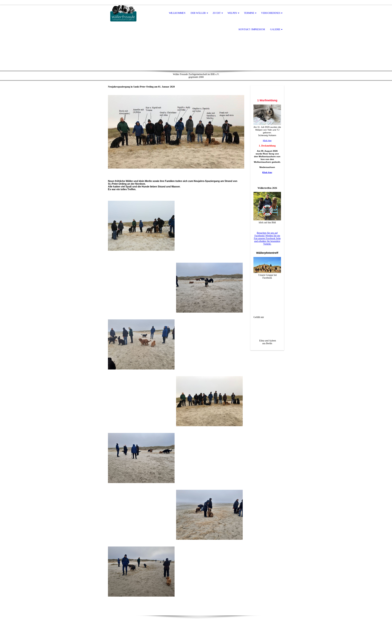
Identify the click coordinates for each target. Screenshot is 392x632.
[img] (123, 13)
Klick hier (267, 140)
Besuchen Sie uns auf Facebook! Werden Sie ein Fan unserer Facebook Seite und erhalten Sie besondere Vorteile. (267, 238)
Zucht (217, 13)
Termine (249, 13)
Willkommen (177, 13)
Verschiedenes (270, 13)
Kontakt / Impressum (252, 29)
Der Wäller (198, 13)
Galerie (275, 29)
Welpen (232, 13)
